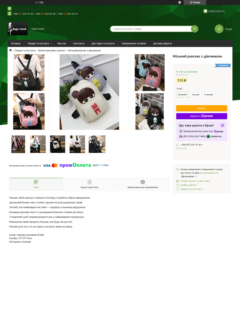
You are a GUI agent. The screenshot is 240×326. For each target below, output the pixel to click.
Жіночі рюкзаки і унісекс (52, 50)
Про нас (61, 43)
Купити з (195, 116)
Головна (15, 43)
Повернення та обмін (134, 43)
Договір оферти (162, 43)
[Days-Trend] (18, 28)
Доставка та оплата (103, 43)
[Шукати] (194, 29)
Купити (202, 108)
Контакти (78, 43)
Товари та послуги (38, 43)
